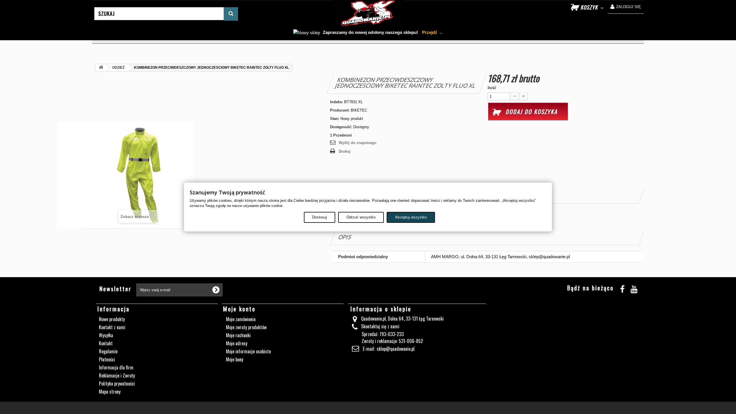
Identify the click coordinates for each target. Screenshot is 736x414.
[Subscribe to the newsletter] (216, 289)
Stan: (334, 118)
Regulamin (108, 351)
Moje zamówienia (241, 319)
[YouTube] (633, 288)
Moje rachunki (238, 335)
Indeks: (336, 102)
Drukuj (344, 151)
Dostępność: (341, 127)
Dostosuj (319, 217)
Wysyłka (106, 335)
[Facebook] (622, 288)
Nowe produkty (112, 319)
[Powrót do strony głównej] (100, 67)
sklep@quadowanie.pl (396, 349)
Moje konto (239, 308)
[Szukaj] (231, 14)
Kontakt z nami (112, 327)
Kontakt (106, 343)
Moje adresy (236, 343)
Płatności (107, 359)
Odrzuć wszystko (360, 217)
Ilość (492, 88)
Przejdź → (432, 32)
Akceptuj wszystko (411, 217)
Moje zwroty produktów (246, 327)
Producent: (340, 110)
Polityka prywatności (117, 383)
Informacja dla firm (116, 367)
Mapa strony (109, 391)
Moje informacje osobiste (248, 351)
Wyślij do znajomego (357, 143)
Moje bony (234, 359)
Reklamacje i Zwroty (117, 375)
